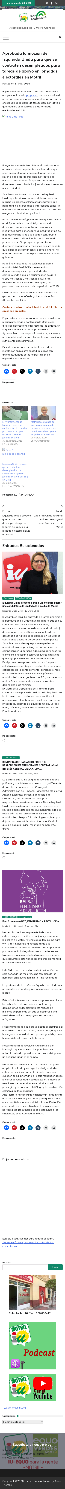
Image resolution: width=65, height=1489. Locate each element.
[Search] (60, 37)
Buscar (6, 1262)
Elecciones (8, 598)
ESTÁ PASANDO (24, 494)
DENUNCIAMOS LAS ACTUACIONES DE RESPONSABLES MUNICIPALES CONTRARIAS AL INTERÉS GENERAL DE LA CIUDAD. (30, 765)
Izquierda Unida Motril (12, 611)
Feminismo (26, 917)
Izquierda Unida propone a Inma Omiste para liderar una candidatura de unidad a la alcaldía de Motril (32, 604)
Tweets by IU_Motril (14, 1407)
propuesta (32, 95)
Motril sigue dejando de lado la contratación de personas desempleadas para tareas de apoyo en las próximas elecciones (43, 428)
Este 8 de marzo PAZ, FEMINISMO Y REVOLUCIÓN (30, 921)
